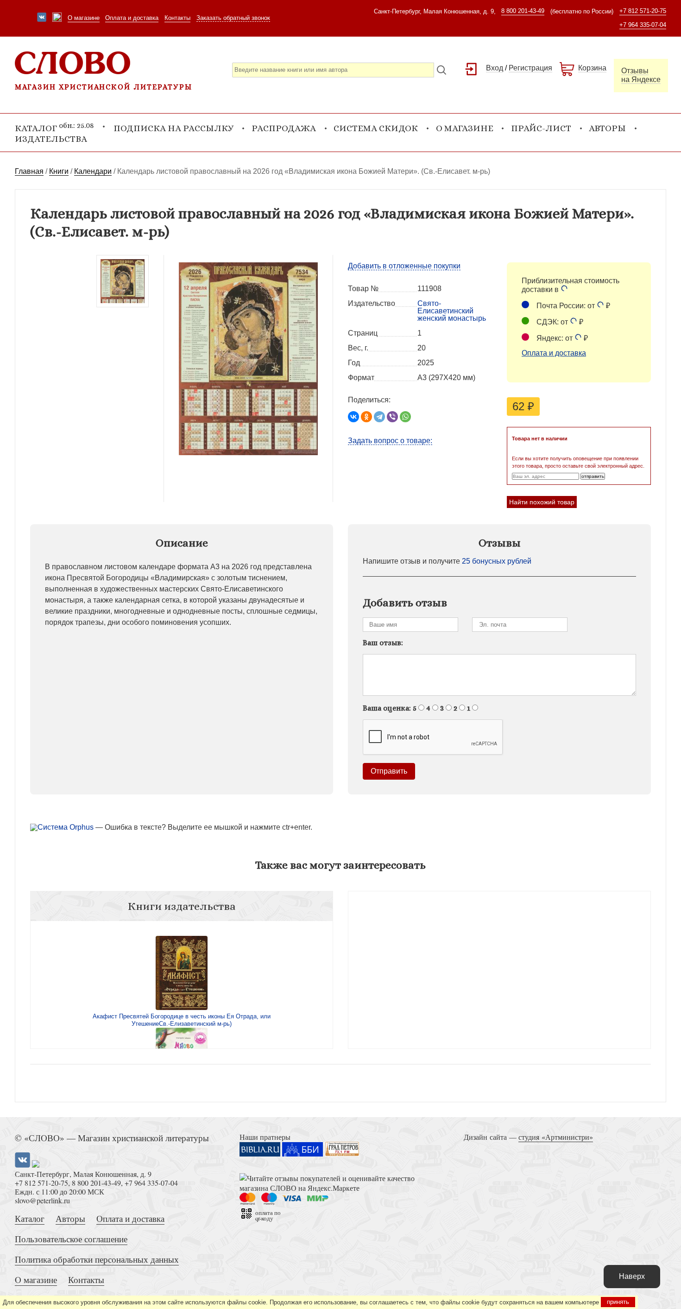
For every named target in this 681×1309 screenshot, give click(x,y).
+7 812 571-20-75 (642, 10)
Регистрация (530, 68)
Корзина (592, 68)
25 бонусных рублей (496, 561)
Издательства (51, 139)
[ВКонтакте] (353, 416)
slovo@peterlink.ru (42, 1200)
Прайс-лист (541, 128)
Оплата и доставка (131, 17)
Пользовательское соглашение (71, 1239)
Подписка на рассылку (173, 128)
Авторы (607, 128)
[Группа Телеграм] (57, 18)
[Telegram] (379, 416)
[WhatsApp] (405, 416)
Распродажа (284, 128)
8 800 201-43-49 (522, 10)
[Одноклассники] (366, 416)
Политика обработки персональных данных (97, 1259)
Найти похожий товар (541, 502)
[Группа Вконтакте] (41, 18)
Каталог (29, 1218)
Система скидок (376, 128)
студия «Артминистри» (555, 1137)
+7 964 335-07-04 (642, 24)
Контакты (177, 17)
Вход (494, 68)
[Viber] (392, 416)
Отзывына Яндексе (641, 75)
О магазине (84, 17)
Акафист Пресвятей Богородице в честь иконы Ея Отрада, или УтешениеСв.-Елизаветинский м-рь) (182, 1020)
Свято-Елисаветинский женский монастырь (451, 310)
